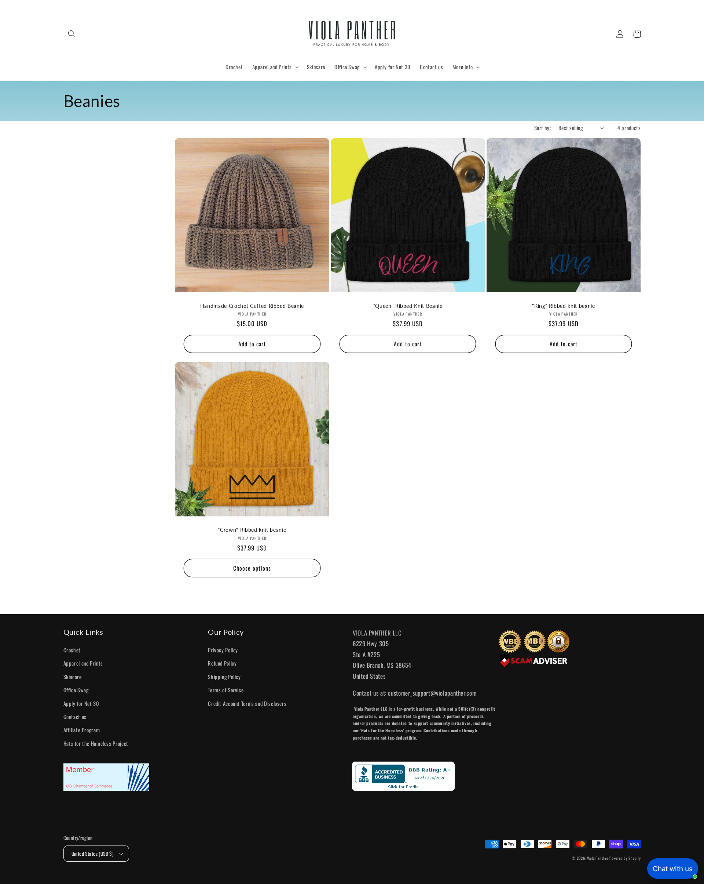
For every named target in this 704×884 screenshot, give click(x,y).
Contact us (75, 716)
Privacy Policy (223, 650)
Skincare (72, 677)
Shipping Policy (224, 677)
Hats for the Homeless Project (95, 743)
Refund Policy (222, 663)
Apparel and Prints (83, 663)
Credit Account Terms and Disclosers (247, 703)
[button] (71, 34)
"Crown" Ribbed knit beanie (252, 530)
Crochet (72, 650)
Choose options (252, 568)
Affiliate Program (81, 730)
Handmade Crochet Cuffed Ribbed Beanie (252, 306)
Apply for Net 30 (81, 703)
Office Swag (76, 690)
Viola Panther (597, 858)
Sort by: (542, 128)
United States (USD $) (93, 853)
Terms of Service (225, 690)
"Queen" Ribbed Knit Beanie (408, 306)
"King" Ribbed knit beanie (563, 306)
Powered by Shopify (625, 858)
